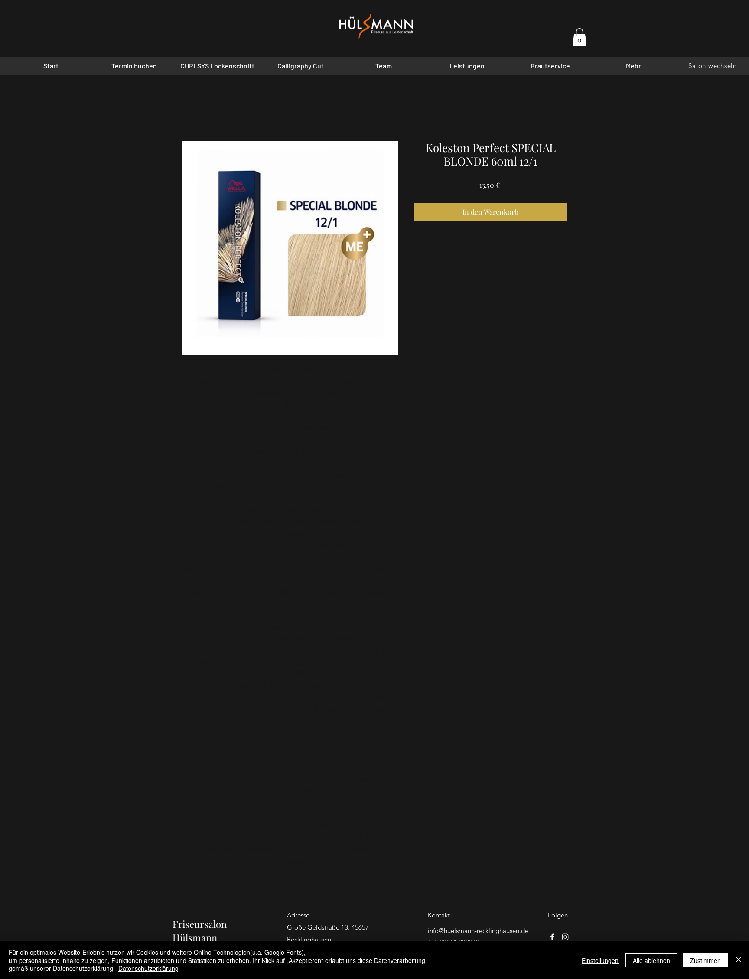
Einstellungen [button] (600, 960)
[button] (579, 37)
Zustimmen (705, 960)
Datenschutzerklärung (148, 968)
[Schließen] (738, 960)
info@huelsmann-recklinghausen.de (478, 931)
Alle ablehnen (651, 960)
